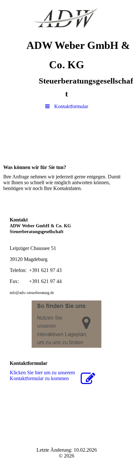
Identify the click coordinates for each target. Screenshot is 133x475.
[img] (66, 18)
